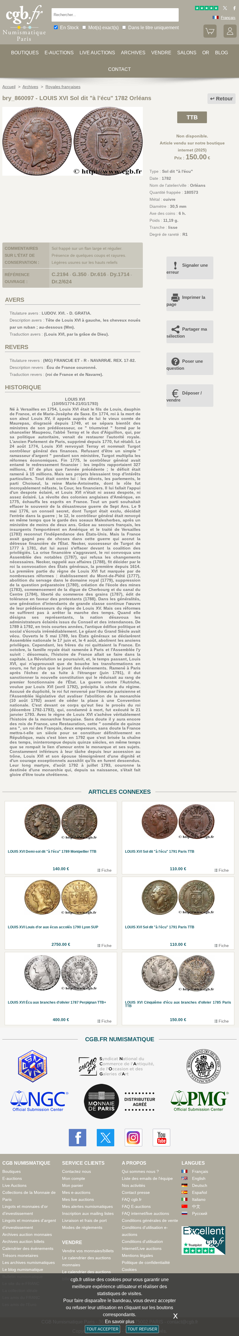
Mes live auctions (78, 1199)
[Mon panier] (210, 36)
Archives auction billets (23, 1241)
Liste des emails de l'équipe (147, 1178)
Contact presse (136, 1192)
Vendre (161, 52)
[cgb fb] (233, 9)
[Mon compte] (230, 36)
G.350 (79, 274)
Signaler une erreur (187, 269)
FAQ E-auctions (136, 1206)
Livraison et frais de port (84, 1220)
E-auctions (59, 52)
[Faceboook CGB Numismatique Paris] (77, 1137)
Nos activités (133, 1185)
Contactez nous (76, 1171)
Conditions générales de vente (150, 1220)
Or (205, 52)
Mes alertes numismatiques (87, 1206)
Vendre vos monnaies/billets (88, 1250)
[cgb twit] (223, 9)
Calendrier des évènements (27, 1248)
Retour (224, 99)
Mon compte (73, 1178)
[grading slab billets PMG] (200, 1101)
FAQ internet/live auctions (145, 1213)
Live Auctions (14, 1185)
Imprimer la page (185, 301)
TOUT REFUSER (142, 1329)
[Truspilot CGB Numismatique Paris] (206, 9)
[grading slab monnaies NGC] (39, 1101)
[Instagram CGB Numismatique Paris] (133, 1137)
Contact (119, 69)
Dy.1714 (119, 274)
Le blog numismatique (22, 1269)
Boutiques (25, 52)
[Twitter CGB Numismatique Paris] (105, 1137)
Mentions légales (137, 1255)
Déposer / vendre (184, 396)
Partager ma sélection (186, 333)
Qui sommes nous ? (140, 1171)
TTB (192, 117)
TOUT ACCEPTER (102, 1329)
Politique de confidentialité (146, 1262)
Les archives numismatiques (28, 1262)
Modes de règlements (82, 1227)
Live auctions (97, 52)
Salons (186, 52)
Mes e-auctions (76, 1192)
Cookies (129, 1269)
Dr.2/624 (62, 282)
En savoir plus (119, 1321)
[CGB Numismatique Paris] (24, 42)
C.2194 (60, 274)
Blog (221, 52)
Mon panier (72, 1185)
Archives (133, 52)
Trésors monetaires (20, 1255)
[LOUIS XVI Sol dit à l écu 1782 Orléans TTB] (72, 174)
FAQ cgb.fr (132, 1199)
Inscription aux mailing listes (88, 1213)
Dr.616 (98, 274)
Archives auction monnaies (27, 1234)
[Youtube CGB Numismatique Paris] (161, 1137)
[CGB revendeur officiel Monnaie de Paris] (119, 1101)
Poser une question (184, 365)
